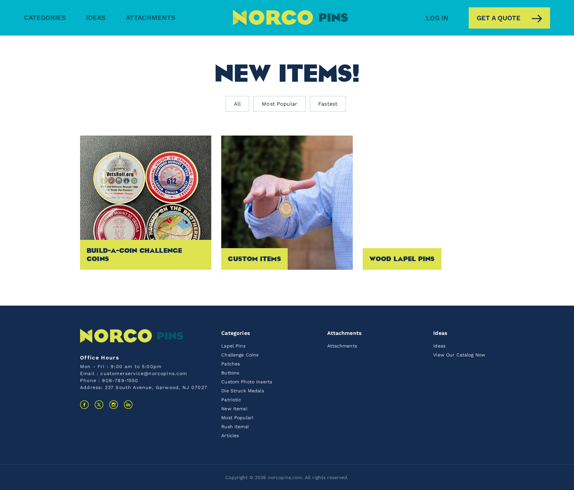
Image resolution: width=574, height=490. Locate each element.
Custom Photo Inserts (246, 381)
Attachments (150, 18)
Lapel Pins (233, 345)
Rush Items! (235, 426)
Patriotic (231, 399)
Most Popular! (237, 417)
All (237, 104)
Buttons (230, 372)
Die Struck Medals (242, 390)
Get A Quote (499, 18)
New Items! (234, 408)
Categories (45, 18)
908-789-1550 (120, 380)
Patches (230, 363)
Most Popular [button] (279, 104)
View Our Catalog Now (459, 354)
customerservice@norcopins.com (143, 373)
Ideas (96, 18)
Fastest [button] (327, 104)
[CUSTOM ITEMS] (286, 202)
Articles (230, 435)
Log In (437, 18)
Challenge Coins (239, 354)
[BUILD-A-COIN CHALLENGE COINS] (145, 202)
